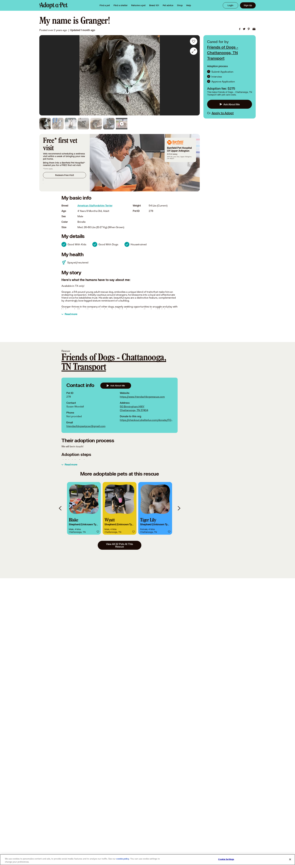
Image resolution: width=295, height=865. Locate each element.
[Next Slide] (195, 75)
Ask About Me (231, 104)
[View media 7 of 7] (121, 123)
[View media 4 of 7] (83, 123)
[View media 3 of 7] (70, 123)
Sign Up (248, 5)
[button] (84, 508)
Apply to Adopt (223, 113)
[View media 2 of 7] (58, 123)
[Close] (290, 859)
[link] (138, 5)
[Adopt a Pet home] (53, 5)
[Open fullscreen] (193, 51)
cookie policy (122, 859)
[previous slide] (60, 508)
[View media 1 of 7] (45, 123)
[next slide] (179, 508)
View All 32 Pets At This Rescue (119, 545)
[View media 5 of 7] (96, 123)
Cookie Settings (226, 859)
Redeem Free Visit (64, 175)
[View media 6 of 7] (109, 123)
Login (230, 5)
